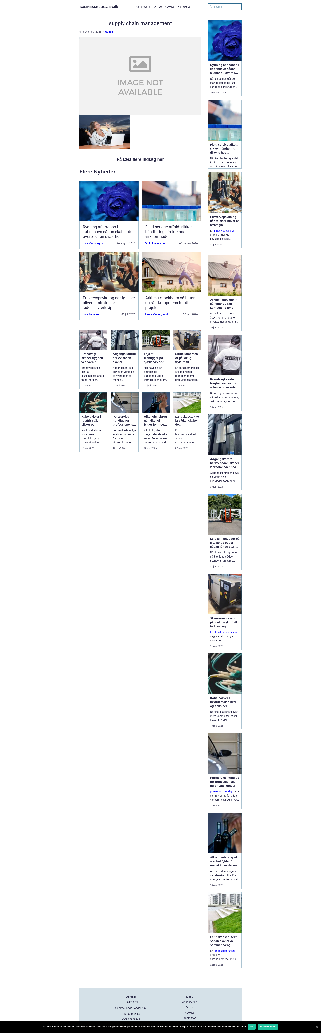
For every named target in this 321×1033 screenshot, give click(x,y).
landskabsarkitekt (224, 950)
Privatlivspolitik (267, 1026)
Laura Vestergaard (94, 243)
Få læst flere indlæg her (140, 159)
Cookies (169, 6)
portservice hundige (221, 791)
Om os (158, 6)
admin (109, 31)
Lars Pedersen (91, 314)
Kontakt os (184, 6)
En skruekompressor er (223, 632)
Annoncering (143, 6)
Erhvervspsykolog (224, 230)
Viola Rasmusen (155, 243)
